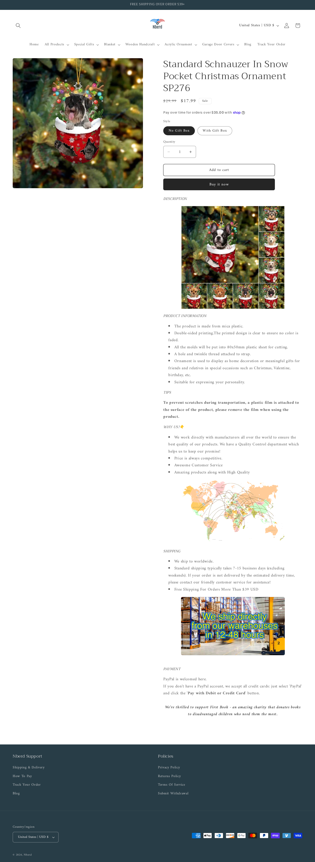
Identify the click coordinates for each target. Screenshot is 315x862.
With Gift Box (215, 130)
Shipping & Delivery (29, 768)
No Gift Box (179, 130)
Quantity (169, 141)
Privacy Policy (169, 768)
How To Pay (22, 776)
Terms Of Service (171, 785)
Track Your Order (27, 785)
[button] (18, 25)
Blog (16, 793)
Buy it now (219, 184)
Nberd (28, 854)
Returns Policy (169, 776)
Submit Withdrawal (173, 793)
